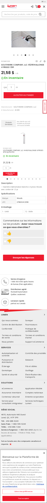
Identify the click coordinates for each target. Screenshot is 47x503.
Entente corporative (34, 397)
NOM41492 (7, 148)
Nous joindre (7, 342)
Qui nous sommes (10, 320)
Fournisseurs (31, 324)
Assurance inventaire (11, 392)
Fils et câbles (31, 366)
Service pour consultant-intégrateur (12, 402)
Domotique (7, 370)
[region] (23, 476)
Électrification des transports (33, 375)
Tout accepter (23, 498)
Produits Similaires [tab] (8, 123)
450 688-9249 (12, 421)
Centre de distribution (12, 324)
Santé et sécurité (9, 374)
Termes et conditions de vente (11, 336)
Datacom (29, 360)
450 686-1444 (14, 427)
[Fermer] (44, 453)
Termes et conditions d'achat (35, 336)
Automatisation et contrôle (10, 354)
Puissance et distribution (7, 361)
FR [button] (42, 2)
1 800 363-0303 (26, 430)
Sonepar (29, 320)
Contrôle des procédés (35, 353)
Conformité (7, 329)
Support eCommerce (34, 342)
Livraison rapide (17, 301)
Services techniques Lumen (34, 402)
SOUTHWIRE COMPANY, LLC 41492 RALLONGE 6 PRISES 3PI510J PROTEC (23, 151)
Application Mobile (33, 388)
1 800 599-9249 (19, 424)
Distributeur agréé (18, 289)
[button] (14, 55)
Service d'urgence (18, 279)
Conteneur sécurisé (11, 397)
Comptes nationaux (34, 392)
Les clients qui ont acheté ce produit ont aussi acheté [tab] (23, 123)
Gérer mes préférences (23, 491)
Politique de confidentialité (31, 330)
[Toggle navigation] (3, 6)
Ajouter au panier (23, 95)
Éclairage (6, 366)
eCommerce (7, 388)
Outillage (29, 370)
